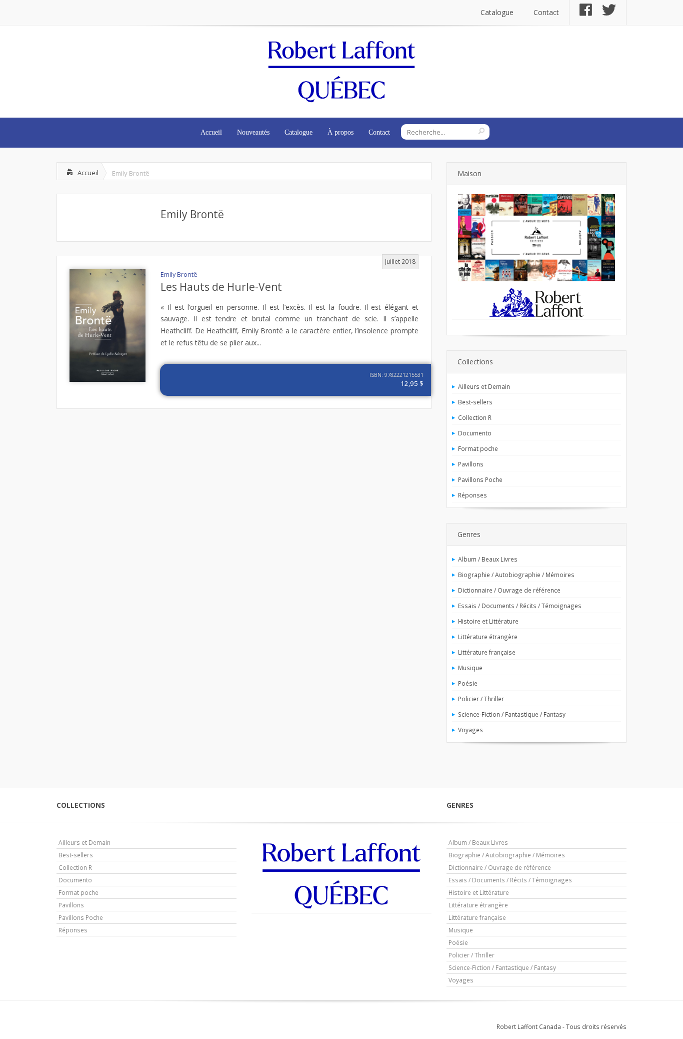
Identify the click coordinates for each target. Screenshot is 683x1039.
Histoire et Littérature (488, 621)
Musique (470, 668)
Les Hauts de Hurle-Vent (221, 287)
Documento (475, 433)
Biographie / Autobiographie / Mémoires (516, 575)
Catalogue (497, 12)
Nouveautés (253, 132)
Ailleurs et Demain (484, 386)
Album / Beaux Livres (488, 559)
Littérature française (487, 652)
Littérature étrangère (488, 637)
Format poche (478, 448)
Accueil (211, 132)
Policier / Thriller (481, 699)
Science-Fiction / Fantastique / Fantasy (512, 714)
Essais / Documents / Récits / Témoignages (520, 606)
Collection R (475, 417)
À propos (341, 132)
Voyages (470, 730)
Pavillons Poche (480, 479)
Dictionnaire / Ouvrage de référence (509, 590)
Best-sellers (475, 402)
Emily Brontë (192, 214)
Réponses (472, 495)
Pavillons (471, 464)
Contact (546, 12)
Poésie (468, 683)
